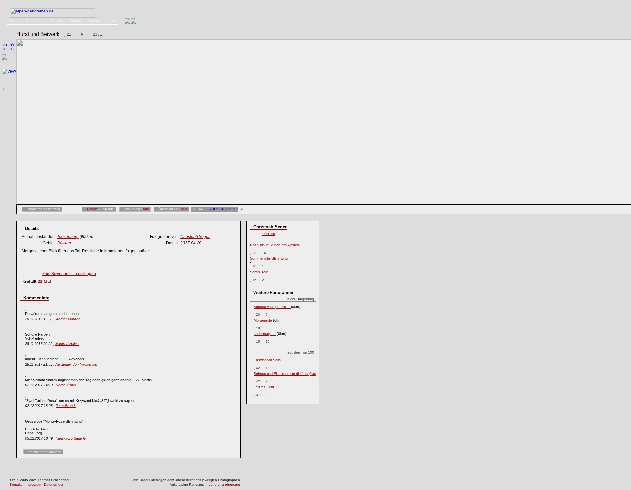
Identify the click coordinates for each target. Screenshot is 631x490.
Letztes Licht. (264, 387)
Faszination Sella (267, 360)
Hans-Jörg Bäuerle (71, 438)
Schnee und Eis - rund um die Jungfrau (285, 374)
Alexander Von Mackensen (76, 364)
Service (57, 21)
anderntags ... (265, 334)
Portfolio (268, 234)
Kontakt (94, 21)
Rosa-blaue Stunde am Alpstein (275, 245)
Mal (44, 281)
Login (110, 21)
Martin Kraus (66, 385)
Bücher (75, 21)
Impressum (33, 484)
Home (14, 21)
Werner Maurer (67, 319)
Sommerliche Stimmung (269, 258)
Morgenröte (263, 320)
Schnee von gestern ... (272, 307)
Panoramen (35, 21)
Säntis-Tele (259, 272)
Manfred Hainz (67, 344)
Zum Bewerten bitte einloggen (69, 273)
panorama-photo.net (224, 484)
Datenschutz (53, 484)
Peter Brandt (66, 406)
